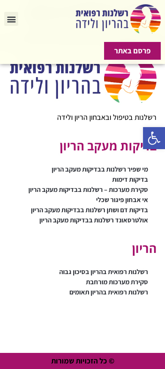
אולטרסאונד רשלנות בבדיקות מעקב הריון (93, 220)
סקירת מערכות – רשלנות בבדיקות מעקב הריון (88, 189)
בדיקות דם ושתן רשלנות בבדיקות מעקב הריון (89, 209)
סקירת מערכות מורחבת (117, 281)
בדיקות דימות (130, 179)
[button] (154, 138)
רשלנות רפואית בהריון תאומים (108, 292)
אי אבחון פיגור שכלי (122, 199)
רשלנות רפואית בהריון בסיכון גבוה (103, 271)
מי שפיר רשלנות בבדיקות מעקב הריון (100, 169)
